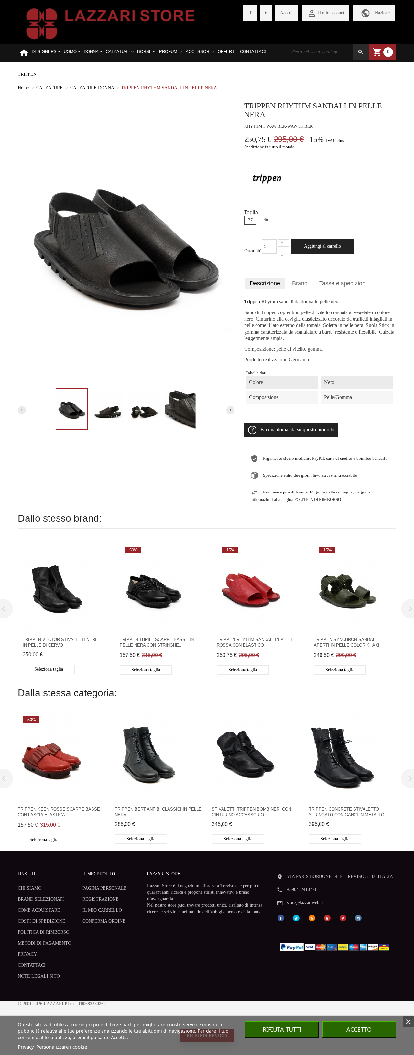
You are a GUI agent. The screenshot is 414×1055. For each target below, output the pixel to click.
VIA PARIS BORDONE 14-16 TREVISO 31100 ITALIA (340, 876)
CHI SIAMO (29, 888)
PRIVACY (27, 954)
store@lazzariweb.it (305, 902)
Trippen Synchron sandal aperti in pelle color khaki (346, 642)
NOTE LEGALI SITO (39, 976)
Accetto (359, 1029)
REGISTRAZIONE (100, 899)
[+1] (283, 243)
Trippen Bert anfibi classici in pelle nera (158, 812)
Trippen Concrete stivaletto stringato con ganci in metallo (346, 812)
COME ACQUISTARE (39, 910)
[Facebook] (281, 917)
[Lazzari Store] (110, 23)
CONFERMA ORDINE (103, 921)
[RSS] (312, 917)
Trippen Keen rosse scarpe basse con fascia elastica (59, 812)
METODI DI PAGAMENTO (44, 943)
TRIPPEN (27, 74)
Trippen (252, 302)
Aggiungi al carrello (322, 246)
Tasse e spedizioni (343, 283)
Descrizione (265, 283)
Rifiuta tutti (282, 1029)
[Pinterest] (343, 917)
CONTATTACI (32, 965)
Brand (300, 283)
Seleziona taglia (48, 669)
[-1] (283, 255)
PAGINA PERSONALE (104, 888)
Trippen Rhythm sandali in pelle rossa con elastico (255, 642)
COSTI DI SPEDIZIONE (41, 921)
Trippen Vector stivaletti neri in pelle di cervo (59, 642)
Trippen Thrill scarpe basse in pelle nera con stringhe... (157, 642)
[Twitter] (296, 917)
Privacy (26, 1046)
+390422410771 (302, 889)
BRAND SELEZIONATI (41, 899)
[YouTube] (327, 917)
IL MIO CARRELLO (102, 910)
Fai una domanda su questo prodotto (297, 430)
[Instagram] (358, 917)
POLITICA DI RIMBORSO (43, 932)
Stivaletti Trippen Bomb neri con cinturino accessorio (251, 812)
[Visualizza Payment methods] (336, 945)
